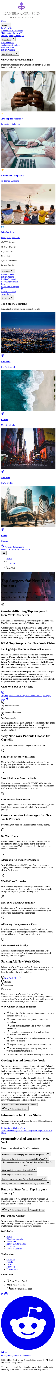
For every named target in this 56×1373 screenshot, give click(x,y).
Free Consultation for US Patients (15, 549)
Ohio (25, 1130)
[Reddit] (28, 1349)
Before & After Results (16, 1244)
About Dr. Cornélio (15, 1239)
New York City (10, 978)
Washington (39, 1130)
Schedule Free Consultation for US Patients (19, 1105)
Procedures (6, 40)
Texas (18, 1128)
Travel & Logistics (14, 1249)
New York (11, 1267)
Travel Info (6, 294)
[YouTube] (2, 1295)
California (5, 1128)
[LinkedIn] (2, 1353)
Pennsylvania (17, 1130)
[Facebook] (6, 1353)
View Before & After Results (16, 1109)
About (4, 26)
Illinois (8, 1130)
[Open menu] (4, 553)
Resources (6, 272)
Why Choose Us (8, 54)
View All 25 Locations (14, 547)
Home (3, 21)
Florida (13, 1128)
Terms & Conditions (22, 1355)
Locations (6, 298)
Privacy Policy (7, 1355)
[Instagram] (6, 1295)
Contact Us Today (37, 1210)
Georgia (30, 1130)
